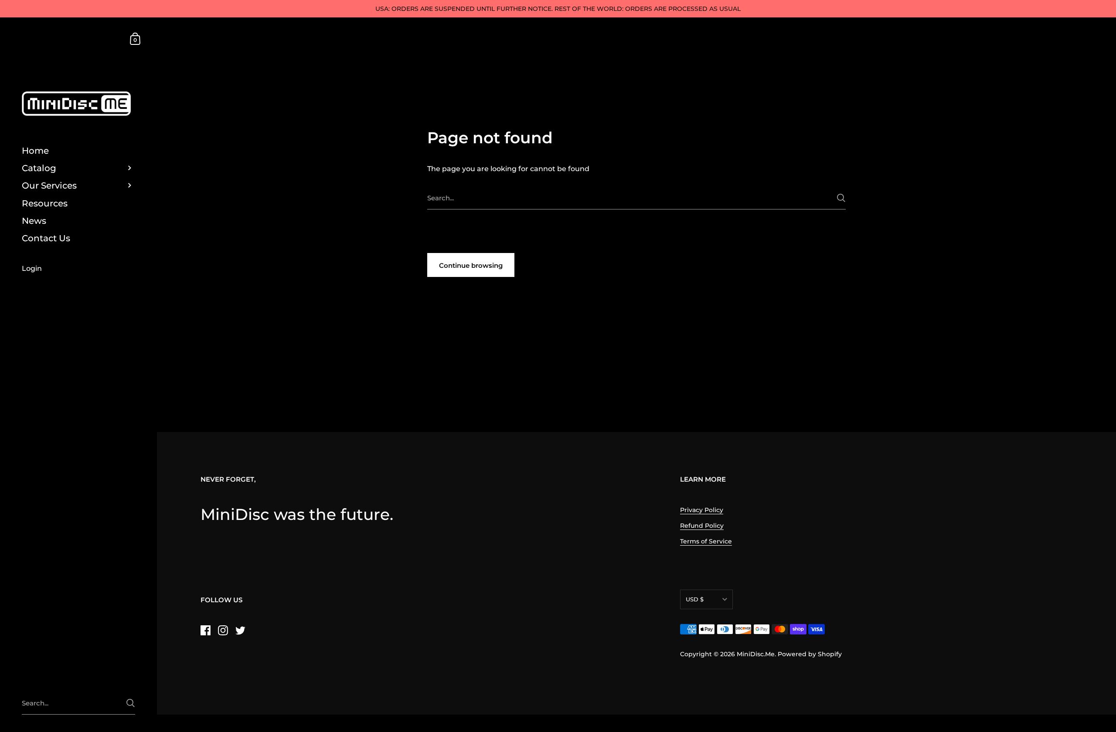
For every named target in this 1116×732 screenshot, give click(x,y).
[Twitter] (240, 630)
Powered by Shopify (810, 654)
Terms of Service (706, 541)
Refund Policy (702, 526)
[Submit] (841, 197)
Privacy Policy (701, 510)
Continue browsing (471, 265)
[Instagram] (222, 630)
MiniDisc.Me (756, 654)
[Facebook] (205, 630)
